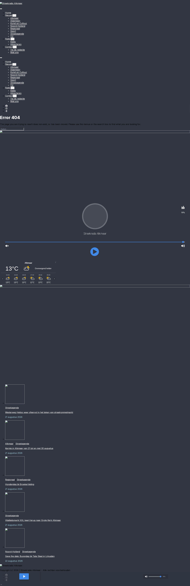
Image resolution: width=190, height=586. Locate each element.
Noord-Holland (17, 26)
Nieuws (8, 15)
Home (8, 12)
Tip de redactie (17, 49)
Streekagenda (17, 33)
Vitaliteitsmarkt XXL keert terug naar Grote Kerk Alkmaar (33, 520)
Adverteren (15, 44)
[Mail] (6, 111)
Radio (8, 39)
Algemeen (15, 20)
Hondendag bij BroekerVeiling (19, 484)
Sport (13, 31)
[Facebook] (6, 106)
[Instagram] (6, 108)
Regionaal (15, 28)
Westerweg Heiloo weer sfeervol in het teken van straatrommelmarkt (39, 412)
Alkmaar (14, 18)
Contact (9, 47)
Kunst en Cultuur (18, 23)
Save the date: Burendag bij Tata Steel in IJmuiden (30, 556)
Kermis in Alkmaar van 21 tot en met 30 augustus (29, 448)
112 (11, 36)
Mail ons (14, 52)
